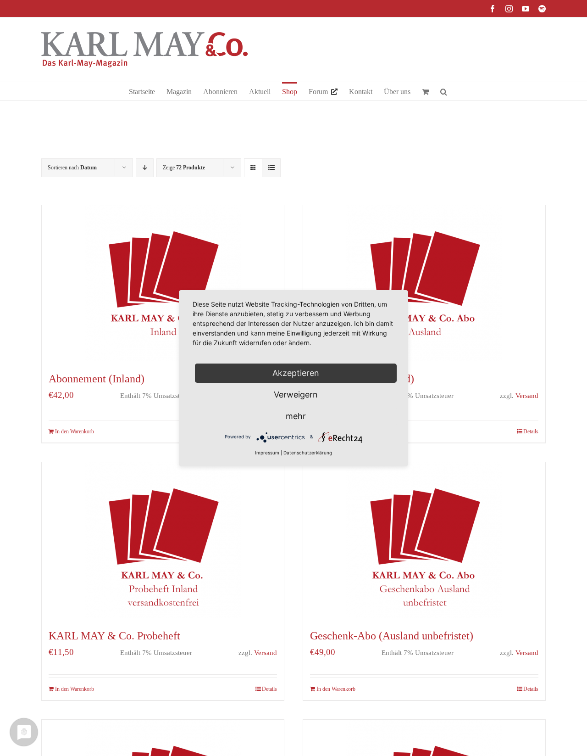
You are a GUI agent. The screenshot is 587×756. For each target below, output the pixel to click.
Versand (526, 395)
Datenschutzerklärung (307, 452)
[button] (443, 91)
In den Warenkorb (74, 431)
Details (530, 431)
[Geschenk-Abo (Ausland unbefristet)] (424, 540)
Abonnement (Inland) (96, 379)
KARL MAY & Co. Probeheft (114, 636)
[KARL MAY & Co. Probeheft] (163, 540)
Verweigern (296, 394)
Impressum (267, 452)
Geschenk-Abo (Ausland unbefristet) (391, 636)
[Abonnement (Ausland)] (424, 283)
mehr (296, 416)
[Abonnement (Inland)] (163, 283)
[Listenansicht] (271, 168)
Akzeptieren (295, 373)
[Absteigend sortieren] (145, 167)
